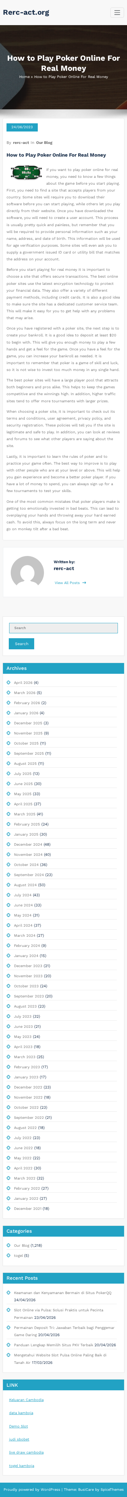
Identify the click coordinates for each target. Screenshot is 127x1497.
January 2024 (26, 956)
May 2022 (23, 1158)
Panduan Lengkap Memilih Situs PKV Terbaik (53, 1345)
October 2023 (26, 986)
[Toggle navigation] (117, 13)
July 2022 (23, 1138)
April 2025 (23, 804)
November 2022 (28, 1097)
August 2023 (25, 1006)
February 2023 (27, 1067)
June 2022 (23, 1148)
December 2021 (27, 1209)
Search (21, 643)
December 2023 (28, 966)
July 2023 (23, 1016)
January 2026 (26, 713)
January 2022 (26, 1198)
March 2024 (24, 936)
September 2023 (29, 996)
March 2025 (24, 814)
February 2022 (27, 1188)
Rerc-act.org (26, 12)
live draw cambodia (26, 1452)
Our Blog (44, 142)
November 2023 (28, 976)
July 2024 (23, 895)
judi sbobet (19, 1439)
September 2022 (29, 1118)
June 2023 (23, 1027)
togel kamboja (21, 1466)
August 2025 (25, 764)
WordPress (50, 1490)
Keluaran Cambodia (26, 1400)
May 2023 (23, 1037)
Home (24, 77)
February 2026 (27, 703)
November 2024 (28, 855)
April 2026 (23, 683)
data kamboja (21, 1413)
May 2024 (23, 915)
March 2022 (24, 1178)
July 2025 (23, 774)
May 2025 (23, 794)
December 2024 (28, 844)
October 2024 (26, 865)
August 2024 (25, 885)
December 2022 (28, 1087)
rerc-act (21, 142)
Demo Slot (18, 1426)
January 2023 (26, 1077)
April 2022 (23, 1168)
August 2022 (25, 1128)
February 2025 (27, 824)
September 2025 (29, 753)
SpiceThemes (111, 1490)
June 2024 (23, 905)
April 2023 (23, 1047)
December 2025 (28, 723)
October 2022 (26, 1107)
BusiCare (86, 1490)
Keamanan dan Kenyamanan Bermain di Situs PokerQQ (62, 1293)
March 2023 (24, 1057)
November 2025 (28, 733)
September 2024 (29, 875)
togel (18, 1256)
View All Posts (68, 583)
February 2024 (27, 946)
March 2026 (24, 693)
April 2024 (23, 925)
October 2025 (26, 743)
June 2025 (23, 784)
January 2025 (26, 834)
